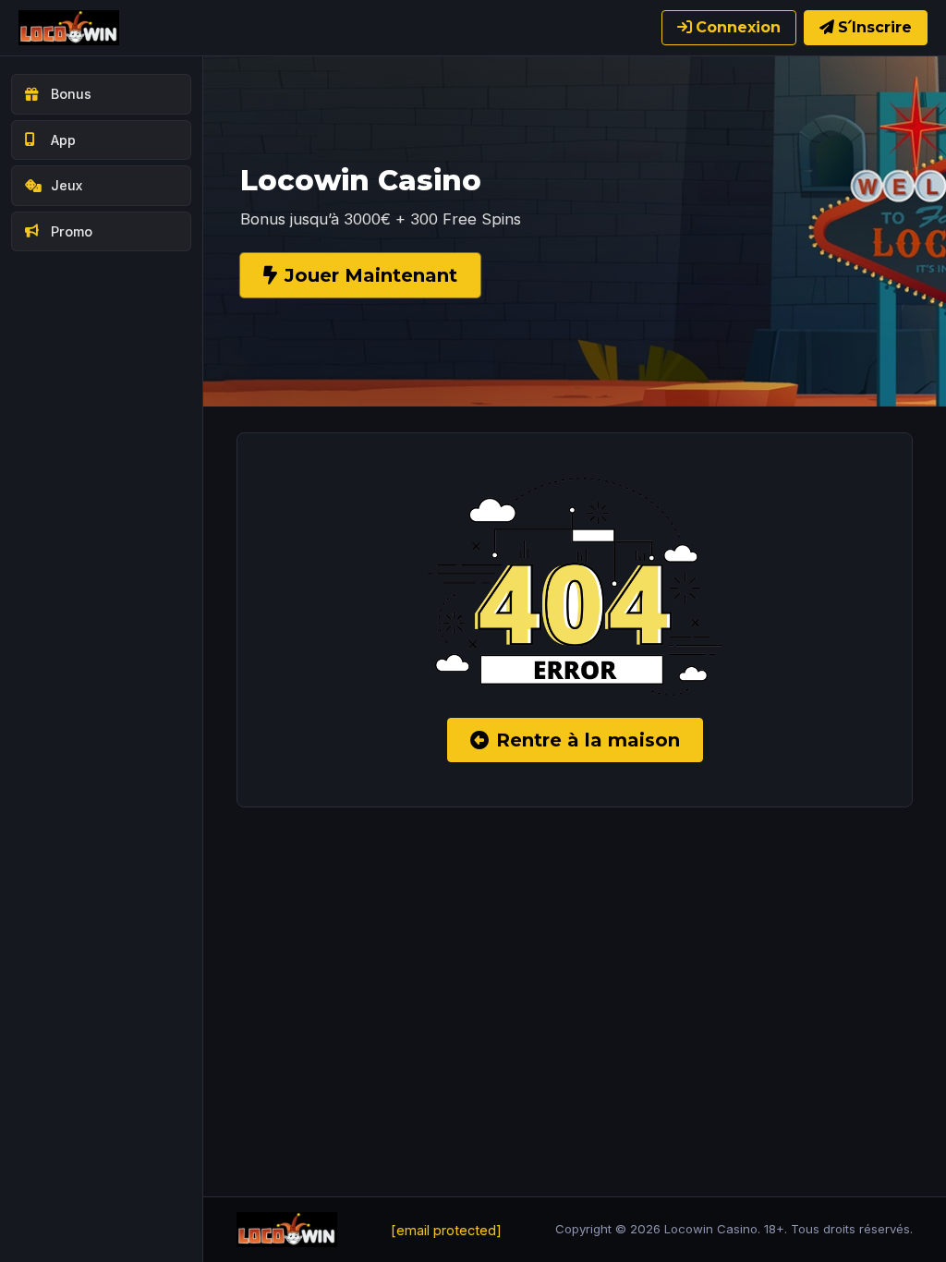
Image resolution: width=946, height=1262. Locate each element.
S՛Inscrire (875, 27)
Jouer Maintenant (371, 275)
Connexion (738, 27)
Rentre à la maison (588, 740)
